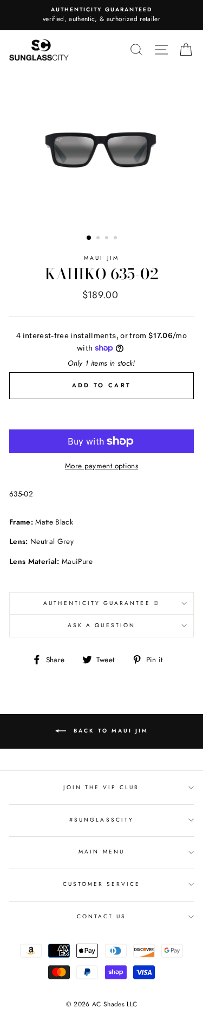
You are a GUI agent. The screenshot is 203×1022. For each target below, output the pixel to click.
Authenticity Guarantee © (101, 603)
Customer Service (102, 884)
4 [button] (116, 238)
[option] (101, 15)
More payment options (101, 465)
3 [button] (107, 238)
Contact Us (102, 916)
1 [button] (89, 238)
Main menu (101, 852)
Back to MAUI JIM (109, 731)
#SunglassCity (101, 820)
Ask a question (101, 625)
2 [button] (99, 238)
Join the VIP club (101, 787)
